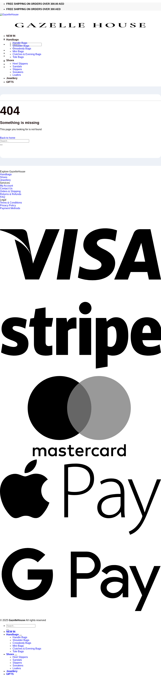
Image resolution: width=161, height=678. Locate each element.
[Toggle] (20, 635)
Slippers (17, 69)
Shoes (10, 60)
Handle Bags (20, 43)
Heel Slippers (20, 63)
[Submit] (1, 144)
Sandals (17, 66)
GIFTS (10, 82)
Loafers (17, 75)
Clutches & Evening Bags (27, 54)
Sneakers (18, 72)
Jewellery (11, 78)
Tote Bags (18, 57)
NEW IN (10, 36)
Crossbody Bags (22, 48)
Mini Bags (18, 51)
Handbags (12, 39)
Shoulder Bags (21, 45)
